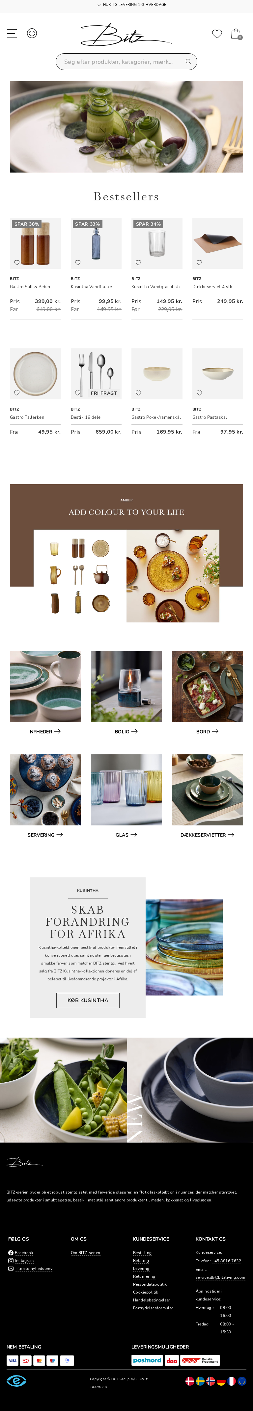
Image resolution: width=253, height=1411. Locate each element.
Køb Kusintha (88, 1000)
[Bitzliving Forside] (126, 37)
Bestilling (142, 1252)
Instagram (24, 1260)
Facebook (24, 1252)
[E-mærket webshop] (16, 1380)
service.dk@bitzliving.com (220, 1277)
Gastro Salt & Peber (30, 287)
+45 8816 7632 (226, 1261)
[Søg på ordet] (189, 62)
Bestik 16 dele (86, 417)
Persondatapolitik (150, 1284)
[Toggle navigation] (12, 32)
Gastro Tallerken (27, 417)
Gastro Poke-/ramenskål (156, 417)
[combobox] (126, 61)
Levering (141, 1268)
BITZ (14, 278)
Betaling (141, 1260)
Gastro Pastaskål (209, 417)
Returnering (144, 1276)
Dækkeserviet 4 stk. (213, 287)
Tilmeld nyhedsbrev (33, 1268)
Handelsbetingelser (151, 1300)
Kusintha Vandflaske (91, 287)
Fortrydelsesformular (153, 1308)
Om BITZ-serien (85, 1252)
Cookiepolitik (145, 1292)
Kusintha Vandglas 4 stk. (156, 287)
